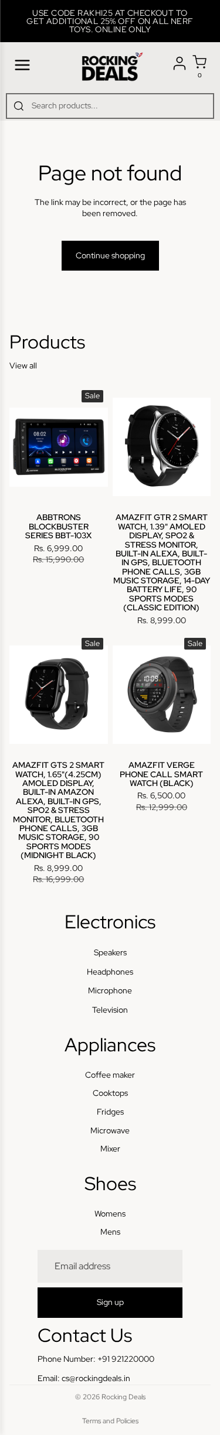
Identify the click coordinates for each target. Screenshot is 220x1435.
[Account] (179, 63)
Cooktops (110, 1093)
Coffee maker (110, 1075)
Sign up (110, 1302)
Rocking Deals (123, 1397)
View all (23, 365)
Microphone (110, 991)
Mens (110, 1232)
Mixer (110, 1148)
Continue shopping (110, 255)
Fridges (110, 1111)
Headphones (110, 971)
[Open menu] (22, 65)
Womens (110, 1213)
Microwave (110, 1130)
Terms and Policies (110, 1421)
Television (110, 1009)
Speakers (110, 953)
